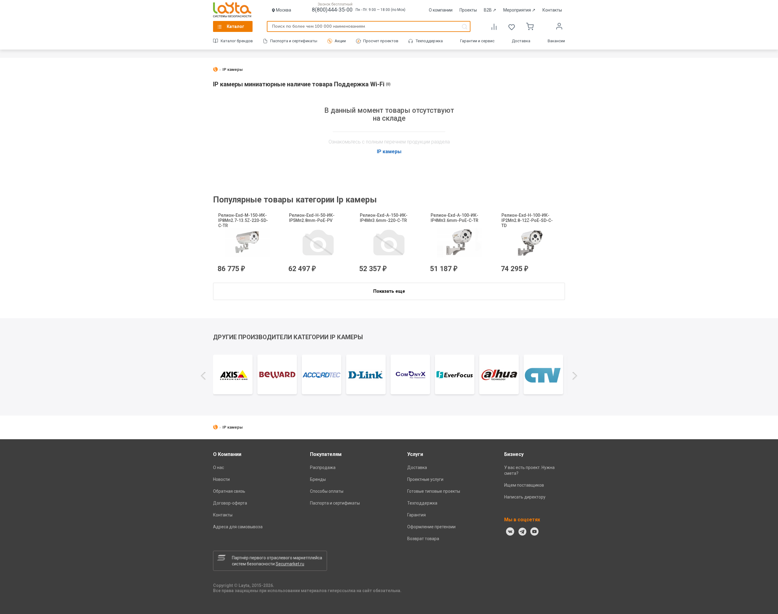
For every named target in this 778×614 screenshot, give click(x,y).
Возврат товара (423, 538)
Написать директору (525, 497)
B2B (490, 10)
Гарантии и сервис (477, 41)
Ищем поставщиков (524, 485)
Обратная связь (229, 491)
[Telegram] (522, 532)
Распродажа (323, 467)
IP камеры (389, 151)
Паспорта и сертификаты (293, 41)
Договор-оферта (230, 503)
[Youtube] (534, 532)
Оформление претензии (431, 526)
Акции (340, 41)
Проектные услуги (425, 479)
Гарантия (416, 514)
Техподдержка (429, 41)
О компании (441, 10)
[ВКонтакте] (510, 532)
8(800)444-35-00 (332, 9)
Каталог (235, 26)
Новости (221, 479)
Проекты (468, 10)
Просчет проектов (380, 41)
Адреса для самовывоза (238, 526)
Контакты (552, 10)
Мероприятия (519, 10)
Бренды (318, 479)
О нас (218, 467)
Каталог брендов (237, 41)
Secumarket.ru (290, 563)
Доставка (521, 41)
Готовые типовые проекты (433, 491)
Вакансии (556, 41)
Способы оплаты (326, 491)
